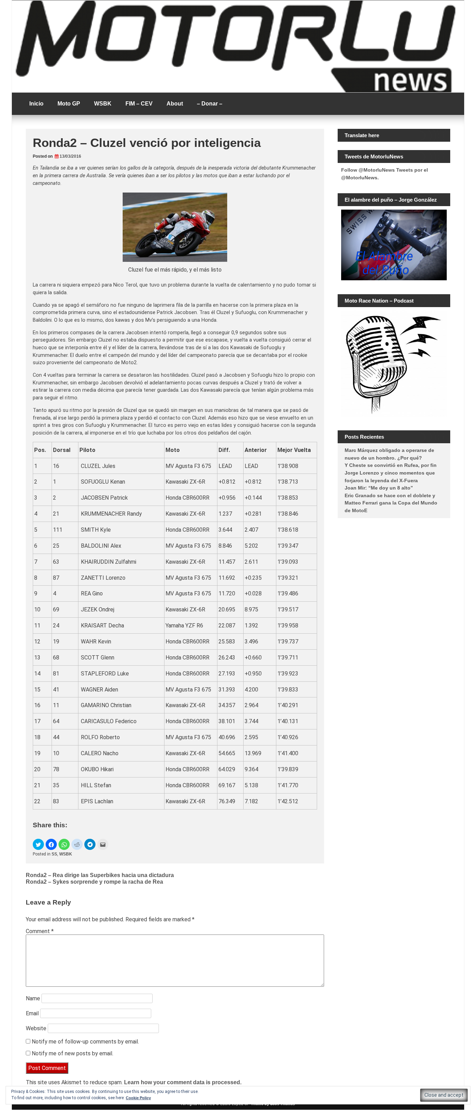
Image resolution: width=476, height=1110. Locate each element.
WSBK (103, 104)
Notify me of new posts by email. (72, 1053)
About (175, 104)
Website (36, 1028)
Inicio (36, 104)
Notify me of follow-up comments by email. (85, 1041)
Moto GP (68, 104)
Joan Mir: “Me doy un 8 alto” (379, 488)
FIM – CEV (139, 104)
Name (33, 998)
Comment (40, 931)
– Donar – (209, 104)
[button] (38, 844)
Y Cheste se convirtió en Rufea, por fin (391, 465)
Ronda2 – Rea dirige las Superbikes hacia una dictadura (100, 875)
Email (32, 1013)
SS (54, 854)
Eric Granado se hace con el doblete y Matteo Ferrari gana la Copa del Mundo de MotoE (391, 503)
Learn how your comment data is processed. (182, 1082)
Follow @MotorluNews (368, 170)
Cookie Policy (138, 1098)
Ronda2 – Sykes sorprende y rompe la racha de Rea (94, 882)
